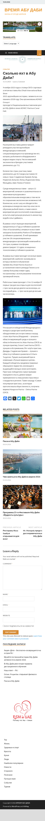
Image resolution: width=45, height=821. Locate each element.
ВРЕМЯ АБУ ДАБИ (23, 10)
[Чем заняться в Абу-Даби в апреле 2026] (22, 474)
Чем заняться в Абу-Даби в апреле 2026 (21, 477)
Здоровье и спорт (11, 747)
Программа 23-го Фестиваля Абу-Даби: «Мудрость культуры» (21, 513)
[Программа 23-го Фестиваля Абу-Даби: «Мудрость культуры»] (22, 510)
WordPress (16, 806)
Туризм (7, 786)
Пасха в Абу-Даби (11, 441)
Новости (7, 767)
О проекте (8, 771)
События (6, 69)
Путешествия (10, 779)
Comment (8, 564)
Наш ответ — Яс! (11, 670)
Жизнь (7, 743)
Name (6, 594)
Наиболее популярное (13, 763)
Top (5, 740)
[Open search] (39, 53)
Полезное (8, 775)
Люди (6, 759)
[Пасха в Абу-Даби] (22, 438)
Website (6, 615)
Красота (7, 751)
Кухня (6, 755)
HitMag (26, 806)
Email (6, 605)
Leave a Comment (19, 82)
